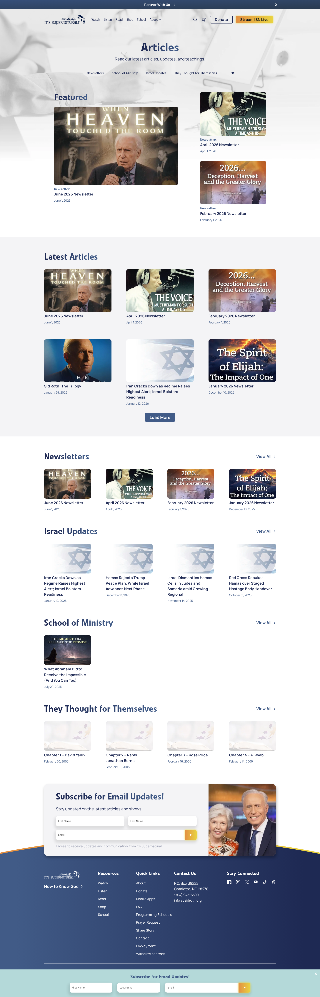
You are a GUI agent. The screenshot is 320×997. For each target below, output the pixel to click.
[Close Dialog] (316, 973)
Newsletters (95, 73)
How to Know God (61, 886)
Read (119, 20)
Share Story (145, 930)
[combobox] (231, 73)
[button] (276, 4)
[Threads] (273, 882)
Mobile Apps (145, 899)
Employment (146, 946)
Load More (160, 417)
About (154, 20)
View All (263, 456)
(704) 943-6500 (186, 895)
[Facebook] (229, 882)
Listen (108, 20)
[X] (247, 882)
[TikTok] (265, 882)
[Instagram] (238, 882)
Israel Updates (156, 73)
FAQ (139, 907)
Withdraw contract (150, 954)
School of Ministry (125, 73)
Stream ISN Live (254, 19)
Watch (95, 20)
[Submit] (191, 835)
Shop (129, 20)
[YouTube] (256, 882)
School (141, 20)
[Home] (65, 19)
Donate (221, 19)
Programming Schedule (154, 914)
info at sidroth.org (188, 900)
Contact (142, 938)
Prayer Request (148, 922)
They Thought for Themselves (195, 73)
